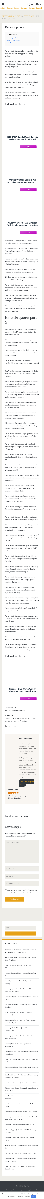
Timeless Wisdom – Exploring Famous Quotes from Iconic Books (21, 1053)
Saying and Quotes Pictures (15, 710)
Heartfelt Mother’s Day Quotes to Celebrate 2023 (20, 1083)
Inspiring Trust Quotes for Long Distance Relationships (18, 1045)
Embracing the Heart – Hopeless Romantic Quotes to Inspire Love (21, 1068)
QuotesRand (34, 4)
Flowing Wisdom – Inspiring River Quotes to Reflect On (21, 1147)
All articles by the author (26, 783)
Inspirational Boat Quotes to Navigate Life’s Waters (21, 1111)
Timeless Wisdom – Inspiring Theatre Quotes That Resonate (21, 1097)
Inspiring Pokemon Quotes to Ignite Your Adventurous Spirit (18, 966)
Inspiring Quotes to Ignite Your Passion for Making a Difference (21, 1061)
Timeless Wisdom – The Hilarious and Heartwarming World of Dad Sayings (21, 1076)
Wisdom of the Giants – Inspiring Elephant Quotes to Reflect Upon (21, 1089)
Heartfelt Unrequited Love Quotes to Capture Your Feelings (20, 974)
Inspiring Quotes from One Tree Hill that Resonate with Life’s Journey (21, 1037)
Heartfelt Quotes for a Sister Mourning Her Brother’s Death (21, 1105)
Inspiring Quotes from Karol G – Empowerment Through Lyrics (20, 1168)
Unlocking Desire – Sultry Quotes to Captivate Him (20, 1153)
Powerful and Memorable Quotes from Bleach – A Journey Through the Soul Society (20, 951)
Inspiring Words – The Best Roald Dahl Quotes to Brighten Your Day (20, 1160)
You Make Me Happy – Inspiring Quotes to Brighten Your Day (21, 1006)
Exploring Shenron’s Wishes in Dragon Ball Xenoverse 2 (18, 1014)
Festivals (29, 16)
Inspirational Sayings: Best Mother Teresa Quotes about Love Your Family (20, 719)
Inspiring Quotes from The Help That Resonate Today (19, 1139)
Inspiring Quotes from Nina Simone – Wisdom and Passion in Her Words (21, 990)
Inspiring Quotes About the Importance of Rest (19, 1125)
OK (33, 1196)
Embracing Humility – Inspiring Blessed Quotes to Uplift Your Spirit (20, 959)
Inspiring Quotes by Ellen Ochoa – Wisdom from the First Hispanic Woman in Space (21, 1118)
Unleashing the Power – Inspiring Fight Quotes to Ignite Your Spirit (20, 1021)
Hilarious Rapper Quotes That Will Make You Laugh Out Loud (21, 1131)
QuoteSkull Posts (12, 16)
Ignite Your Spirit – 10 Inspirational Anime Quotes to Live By (21, 998)
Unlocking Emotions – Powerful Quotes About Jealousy (19, 982)
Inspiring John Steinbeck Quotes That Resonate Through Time (19, 1029)
